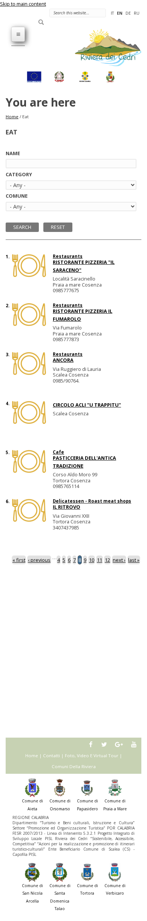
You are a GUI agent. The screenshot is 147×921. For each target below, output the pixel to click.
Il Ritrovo (66, 506)
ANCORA (63, 360)
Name (13, 153)
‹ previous (39, 560)
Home (12, 116)
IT (112, 13)
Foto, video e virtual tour (91, 755)
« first (18, 560)
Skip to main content (23, 3)
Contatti (51, 755)
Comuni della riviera (74, 766)
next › (119, 560)
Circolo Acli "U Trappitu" (87, 404)
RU (136, 13)
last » (133, 560)
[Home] (103, 47)
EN (119, 13)
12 (107, 560)
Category (19, 174)
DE (128, 13)
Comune (17, 195)
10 (91, 560)
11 (99, 560)
